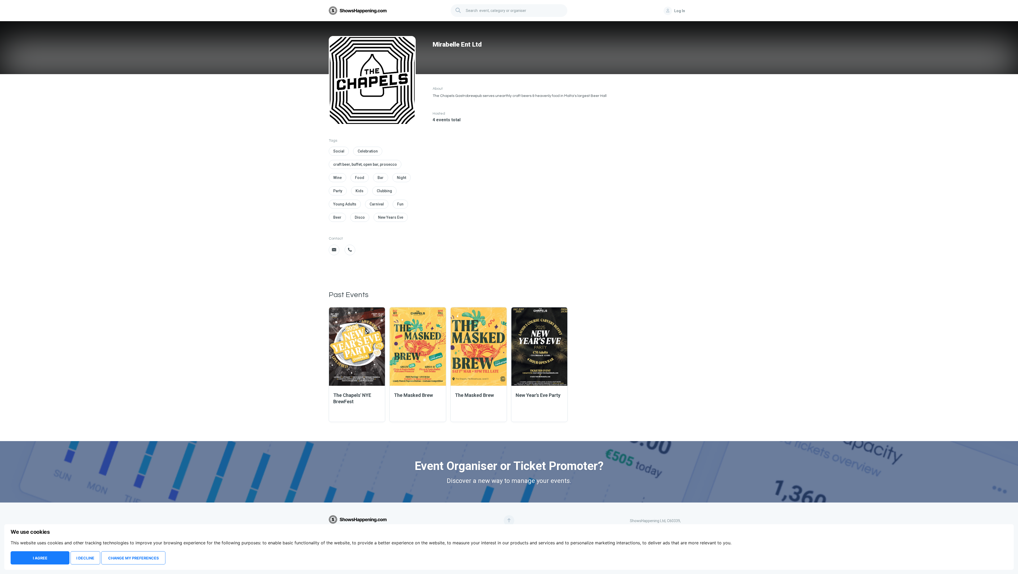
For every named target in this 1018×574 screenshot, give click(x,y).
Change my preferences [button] (133, 558)
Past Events (348, 295)
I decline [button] (85, 558)
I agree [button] (40, 558)
